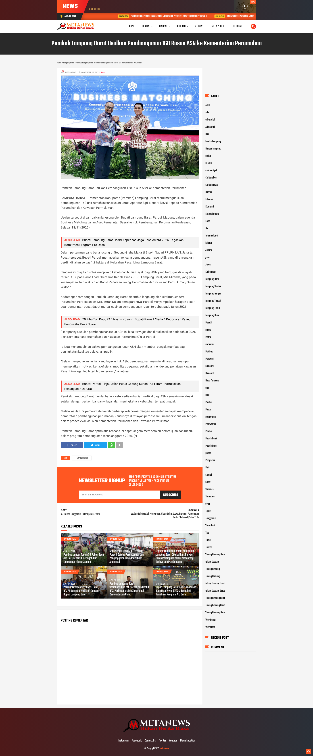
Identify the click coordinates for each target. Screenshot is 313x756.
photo (208, 453)
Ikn (206, 228)
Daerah (208, 192)
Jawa (207, 264)
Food (207, 221)
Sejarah (208, 475)
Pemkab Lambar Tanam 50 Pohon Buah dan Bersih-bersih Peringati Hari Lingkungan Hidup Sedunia (83, 558)
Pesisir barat (211, 438)
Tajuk (207, 511)
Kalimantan (210, 272)
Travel (208, 540)
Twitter (162, 741)
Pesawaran (210, 424)
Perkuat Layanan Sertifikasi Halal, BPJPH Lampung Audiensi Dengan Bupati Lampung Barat (81, 591)
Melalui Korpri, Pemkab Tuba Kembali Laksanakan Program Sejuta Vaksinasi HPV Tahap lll (151, 16)
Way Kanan (210, 620)
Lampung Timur (212, 308)
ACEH (207, 105)
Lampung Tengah (213, 301)
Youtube (173, 741)
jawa (207, 257)
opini (207, 388)
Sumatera (209, 496)
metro (208, 330)
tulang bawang (212, 562)
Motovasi (209, 359)
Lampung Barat (82, 458)
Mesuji (208, 322)
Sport (207, 482)
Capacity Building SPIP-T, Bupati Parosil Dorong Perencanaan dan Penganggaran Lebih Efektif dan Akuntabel (126, 556)
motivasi (209, 344)
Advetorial (210, 127)
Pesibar (208, 431)
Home (132, 26)
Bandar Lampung (213, 148)
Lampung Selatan (213, 286)
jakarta (208, 243)
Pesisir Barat (211, 446)
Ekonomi (209, 206)
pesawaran (210, 417)
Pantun (208, 402)
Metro (208, 337)
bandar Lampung (213, 141)
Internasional (211, 235)
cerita (208, 156)
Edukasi (209, 199)
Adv (207, 112)
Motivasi (209, 351)
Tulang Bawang (212, 576)
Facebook (137, 741)
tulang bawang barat (215, 583)
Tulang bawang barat (215, 598)
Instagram (123, 741)
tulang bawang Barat (215, 591)
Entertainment (212, 214)
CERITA (208, 163)
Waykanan (210, 627)
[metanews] (156, 733)
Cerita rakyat (211, 177)
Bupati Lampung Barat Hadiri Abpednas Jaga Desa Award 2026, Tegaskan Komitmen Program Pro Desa (176, 591)
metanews (164, 748)
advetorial (210, 119)
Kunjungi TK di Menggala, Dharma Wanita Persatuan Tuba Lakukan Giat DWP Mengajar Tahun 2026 (251, 16)
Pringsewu (210, 460)
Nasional (209, 373)
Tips (207, 533)
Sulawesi (209, 489)
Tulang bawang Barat (215, 605)
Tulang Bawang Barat (215, 554)
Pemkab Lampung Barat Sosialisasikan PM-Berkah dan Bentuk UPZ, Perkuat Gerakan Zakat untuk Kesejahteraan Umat (129, 589)
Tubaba (208, 547)
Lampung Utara (212, 315)
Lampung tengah (213, 293)
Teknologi (210, 525)
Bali (207, 134)
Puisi (207, 467)
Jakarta (208, 250)
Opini (207, 395)
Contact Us (150, 741)
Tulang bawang (212, 569)
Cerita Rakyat (211, 185)
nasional (209, 366)
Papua (208, 409)
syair (207, 504)
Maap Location (187, 741)
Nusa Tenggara (212, 380)
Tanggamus (210, 518)
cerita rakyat (211, 170)
